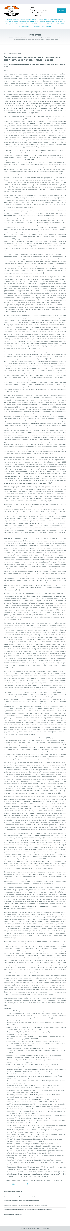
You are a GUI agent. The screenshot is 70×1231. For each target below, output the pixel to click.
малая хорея (8, 1184)
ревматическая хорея (20, 1184)
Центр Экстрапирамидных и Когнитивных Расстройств (37, 11)
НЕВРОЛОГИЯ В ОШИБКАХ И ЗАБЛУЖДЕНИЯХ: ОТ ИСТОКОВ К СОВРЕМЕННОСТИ (28, 1209)
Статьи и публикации (10, 53)
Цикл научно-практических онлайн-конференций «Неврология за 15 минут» (27, 1205)
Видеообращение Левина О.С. (13, 1214)
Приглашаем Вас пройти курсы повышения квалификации (21, 1200)
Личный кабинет (8, 2)
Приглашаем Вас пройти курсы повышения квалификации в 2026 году (25, 1196)
